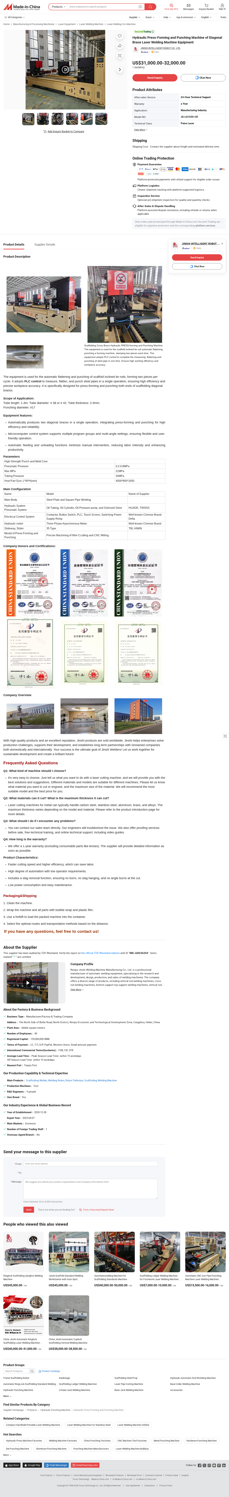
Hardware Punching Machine (201, 1440)
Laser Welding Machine (91, 24)
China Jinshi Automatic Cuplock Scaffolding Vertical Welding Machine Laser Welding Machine (68, 1343)
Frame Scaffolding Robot (16, 1377)
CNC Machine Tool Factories (132, 1440)
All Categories (15, 17)
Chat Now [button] (205, 77)
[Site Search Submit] (150, 6)
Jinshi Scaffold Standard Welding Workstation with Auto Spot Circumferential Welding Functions (66, 1279)
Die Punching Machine (17, 1448)
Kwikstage (64, 1377)
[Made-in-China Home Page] (21, 6)
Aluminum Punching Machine (51, 1448)
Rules (223, 17)
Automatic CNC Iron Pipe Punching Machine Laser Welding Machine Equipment (203, 1279)
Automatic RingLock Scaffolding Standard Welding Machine (31, 1384)
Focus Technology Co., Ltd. (91, 1485)
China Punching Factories (97, 1440)
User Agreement (133, 1485)
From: (19, 1163)
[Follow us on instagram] (209, 1465)
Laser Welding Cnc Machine (121, 24)
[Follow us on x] (204, 1465)
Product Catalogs (50, 1371)
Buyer (149, 17)
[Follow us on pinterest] (219, 1465)
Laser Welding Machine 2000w (133, 1424)
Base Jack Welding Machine (128, 1390)
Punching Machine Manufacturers (91, 1448)
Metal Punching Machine (166, 1440)
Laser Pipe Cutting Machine (128, 1384)
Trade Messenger (56, 1465)
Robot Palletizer (74, 1080)
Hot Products (46, 1475)
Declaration (150, 1485)
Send (28, 1209)
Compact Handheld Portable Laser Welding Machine (33, 1424)
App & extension (184, 17)
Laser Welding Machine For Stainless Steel (88, 1424)
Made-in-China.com (100, 1479)
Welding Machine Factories (63, 1440)
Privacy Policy (165, 1485)
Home (6, 24)
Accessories (176, 1390)
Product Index (171, 1475)
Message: (17, 1181)
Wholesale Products (114, 1475)
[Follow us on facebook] (199, 1465)
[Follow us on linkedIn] (224, 1465)
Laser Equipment (67, 24)
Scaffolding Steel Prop (125, 1377)
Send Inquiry (155, 77)
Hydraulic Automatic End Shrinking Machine (193, 1377)
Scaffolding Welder (36, 1080)
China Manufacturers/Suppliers (88, 1475)
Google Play (32, 1465)
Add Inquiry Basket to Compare (66, 131)
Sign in (222, 8)
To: (20, 1172)
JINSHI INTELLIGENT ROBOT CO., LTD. (160, 48)
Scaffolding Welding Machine (100, 1080)
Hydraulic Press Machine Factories (24, 1440)
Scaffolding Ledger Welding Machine (78, 1384)
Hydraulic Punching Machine (18, 1390)
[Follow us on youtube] (214, 1465)
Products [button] (57, 7)
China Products (63, 1475)
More (6, 1454)
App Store (12, 1465)
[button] (140, 6)
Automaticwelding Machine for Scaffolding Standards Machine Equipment (110, 1279)
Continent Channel (153, 1475)
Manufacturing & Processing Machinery (33, 24)
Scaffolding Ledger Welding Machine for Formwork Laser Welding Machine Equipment (159, 1279)
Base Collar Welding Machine (185, 1384)
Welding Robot (56, 1080)
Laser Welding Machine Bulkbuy (132, 1448)
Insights (185, 1475)
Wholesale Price (134, 1475)
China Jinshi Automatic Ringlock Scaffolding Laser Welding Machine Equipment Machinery (21, 1343)
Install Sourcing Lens (87, 1465)
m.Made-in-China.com (122, 1479)
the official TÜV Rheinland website (100, 953)
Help (165, 17)
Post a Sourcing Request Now (96, 1209)
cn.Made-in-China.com (146, 1479)
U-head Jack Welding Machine (74, 1390)
